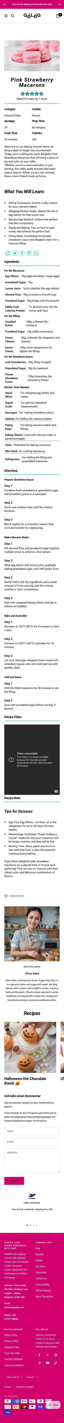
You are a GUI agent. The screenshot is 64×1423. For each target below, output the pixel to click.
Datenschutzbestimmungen (18, 1120)
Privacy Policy (11, 1341)
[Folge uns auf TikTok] (56, 1363)
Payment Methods (13, 1359)
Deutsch (30, 1377)
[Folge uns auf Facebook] (40, 1355)
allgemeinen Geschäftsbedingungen (33, 1117)
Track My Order (12, 1353)
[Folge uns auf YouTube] (48, 1363)
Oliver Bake (32, 973)
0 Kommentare (16, 895)
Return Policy (10, 1335)
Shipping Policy (12, 1347)
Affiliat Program (43, 1290)
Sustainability (42, 1284)
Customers (41, 1272)
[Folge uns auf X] (48, 1355)
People (39, 1260)
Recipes (40, 1254)
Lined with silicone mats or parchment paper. (30, 436)
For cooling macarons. (25, 451)
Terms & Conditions (14, 1365)
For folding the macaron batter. (28, 418)
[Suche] (12, 15)
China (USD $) (13, 1377)
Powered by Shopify (24, 1387)
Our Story (40, 1266)
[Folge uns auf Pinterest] (40, 1363)
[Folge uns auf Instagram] (56, 1355)
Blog (38, 1248)
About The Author (44, 1296)
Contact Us (41, 1278)
